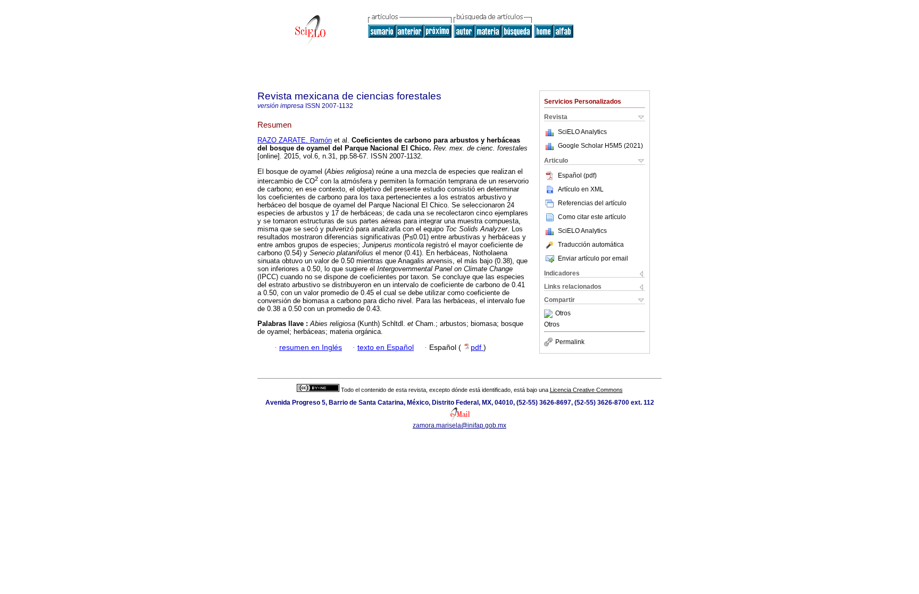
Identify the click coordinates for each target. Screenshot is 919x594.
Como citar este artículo (592, 217)
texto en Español (385, 348)
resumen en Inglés (310, 348)
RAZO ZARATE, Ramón (294, 140)
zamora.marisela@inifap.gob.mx (459, 425)
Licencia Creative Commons (586, 390)
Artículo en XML (581, 189)
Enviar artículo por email (593, 258)
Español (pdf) (577, 175)
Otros (563, 313)
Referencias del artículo (592, 203)
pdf (477, 348)
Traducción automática (591, 244)
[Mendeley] (549, 313)
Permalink (569, 342)
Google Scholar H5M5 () (600, 145)
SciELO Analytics (582, 132)
